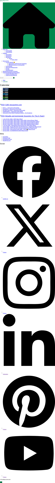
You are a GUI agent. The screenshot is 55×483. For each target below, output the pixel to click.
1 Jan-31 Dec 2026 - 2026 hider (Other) (13, 119)
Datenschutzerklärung (11, 75)
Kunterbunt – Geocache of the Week (12, 109)
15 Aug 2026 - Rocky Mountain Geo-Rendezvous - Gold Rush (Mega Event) (22, 126)
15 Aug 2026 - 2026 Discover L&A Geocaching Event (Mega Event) (20, 128)
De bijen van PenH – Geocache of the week (14, 110)
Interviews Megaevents (11, 67)
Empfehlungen (9, 70)
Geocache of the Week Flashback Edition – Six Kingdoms (17, 113)
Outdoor (5, 53)
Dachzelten (9, 54)
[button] (6, 89)
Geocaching (6, 61)
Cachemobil (9, 50)
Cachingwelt (9, 66)
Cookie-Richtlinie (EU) (11, 74)
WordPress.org (6, 140)
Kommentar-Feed (7, 139)
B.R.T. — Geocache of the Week (11, 107)
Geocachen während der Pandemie (18, 63)
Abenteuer (8, 57)
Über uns (5, 49)
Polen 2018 (14, 59)
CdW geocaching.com (13, 105)
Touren (10, 58)
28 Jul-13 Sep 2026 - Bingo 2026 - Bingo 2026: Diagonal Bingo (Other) (21, 123)
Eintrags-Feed (6, 138)
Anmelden (5, 136)
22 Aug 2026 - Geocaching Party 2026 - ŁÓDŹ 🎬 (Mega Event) (19, 129)
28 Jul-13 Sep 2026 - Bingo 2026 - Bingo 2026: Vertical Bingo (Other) (20, 120)
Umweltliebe (9, 52)
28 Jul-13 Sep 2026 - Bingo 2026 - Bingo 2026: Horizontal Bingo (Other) (21, 121)
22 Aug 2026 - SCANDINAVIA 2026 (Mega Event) (15, 130)
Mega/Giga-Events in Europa (10, 71)
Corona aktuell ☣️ (10, 62)
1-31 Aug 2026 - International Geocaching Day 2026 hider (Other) (19, 125)
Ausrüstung (9, 55)
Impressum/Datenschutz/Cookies (11, 72)
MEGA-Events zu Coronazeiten (16, 65)
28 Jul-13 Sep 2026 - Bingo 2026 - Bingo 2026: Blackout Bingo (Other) (21, 124)
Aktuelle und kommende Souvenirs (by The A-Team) (24, 116)
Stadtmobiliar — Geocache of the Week (13, 111)
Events (7, 68)
